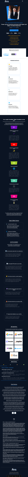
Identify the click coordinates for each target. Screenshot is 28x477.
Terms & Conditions (16, 472)
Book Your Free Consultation (14, 30)
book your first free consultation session (13, 70)
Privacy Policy (11, 472)
